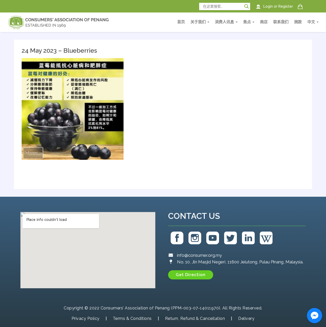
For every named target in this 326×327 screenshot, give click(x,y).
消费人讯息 (225, 22)
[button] (190, 274)
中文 (311, 22)
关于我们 (199, 22)
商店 (264, 22)
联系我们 (281, 22)
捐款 (298, 22)
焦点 (247, 22)
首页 (181, 22)
